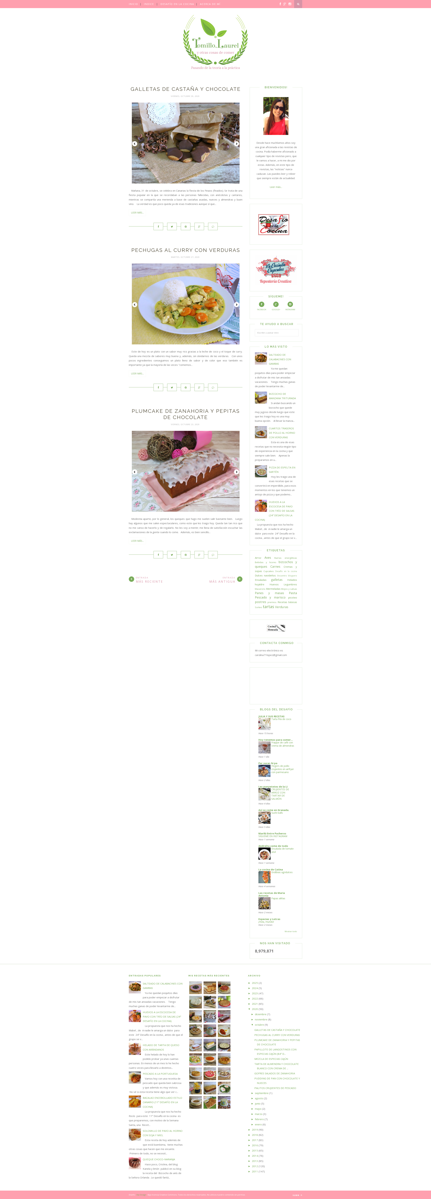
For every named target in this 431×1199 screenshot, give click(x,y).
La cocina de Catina (270, 869)
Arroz (258, 557)
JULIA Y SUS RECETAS (271, 716)
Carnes (275, 566)
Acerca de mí (210, 4)
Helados (292, 579)
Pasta (293, 593)
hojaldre (259, 584)
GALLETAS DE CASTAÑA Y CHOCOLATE (186, 89)
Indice (149, 4)
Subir (296, 1195)
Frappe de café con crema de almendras (282, 744)
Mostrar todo (291, 931)
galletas (277, 580)
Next (236, 143)
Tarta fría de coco (281, 719)
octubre (259, 1024)
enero (258, 1124)
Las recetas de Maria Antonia (271, 894)
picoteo (292, 597)
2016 (255, 1145)
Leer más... (137, 212)
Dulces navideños (265, 575)
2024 (255, 988)
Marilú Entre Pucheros (272, 833)
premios (272, 602)
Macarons (260, 588)
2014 (255, 1155)
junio (257, 1103)
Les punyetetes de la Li (273, 786)
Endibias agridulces (282, 872)
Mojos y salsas (289, 588)
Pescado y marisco (270, 597)
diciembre (260, 1014)
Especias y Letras (269, 919)
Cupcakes (268, 571)
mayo (258, 1108)
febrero (259, 1119)
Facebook (261, 309)
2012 (255, 1166)
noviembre (261, 1019)
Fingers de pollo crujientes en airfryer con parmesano (282, 769)
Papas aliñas (278, 898)
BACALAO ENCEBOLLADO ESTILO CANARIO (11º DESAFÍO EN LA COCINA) (162, 1102)
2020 (255, 1009)
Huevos (274, 584)
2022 (255, 998)
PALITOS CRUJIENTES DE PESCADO (275, 1088)
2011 (255, 1171)
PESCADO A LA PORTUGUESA (160, 1073)
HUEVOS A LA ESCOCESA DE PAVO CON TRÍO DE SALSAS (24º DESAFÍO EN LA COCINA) (274, 510)
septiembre (262, 1093)
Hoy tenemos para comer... (275, 739)
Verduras (281, 607)
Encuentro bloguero (287, 575)
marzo (258, 1114)
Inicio (133, 4)
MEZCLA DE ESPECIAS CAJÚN (271, 1058)
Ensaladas (261, 579)
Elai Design (141, 1194)
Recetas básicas (287, 602)
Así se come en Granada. (273, 810)
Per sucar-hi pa (267, 763)
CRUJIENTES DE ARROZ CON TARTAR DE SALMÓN (280, 794)
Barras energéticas (285, 557)
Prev (134, 143)
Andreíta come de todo (273, 846)
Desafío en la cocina (177, 4)
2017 (255, 1140)
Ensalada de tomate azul (282, 850)
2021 (255, 1003)
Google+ (276, 309)
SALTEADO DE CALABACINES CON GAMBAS (280, 359)
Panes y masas (269, 593)
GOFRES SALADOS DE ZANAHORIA (274, 1073)
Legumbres (290, 584)
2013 (255, 1161)
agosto (259, 1098)
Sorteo (258, 607)
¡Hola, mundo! (266, 921)
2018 (255, 1134)
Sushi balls (277, 812)
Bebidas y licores (265, 562)
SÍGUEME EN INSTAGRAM (272, 836)
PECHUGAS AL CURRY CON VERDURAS (185, 250)
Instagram (290, 309)
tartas (268, 606)
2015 (255, 1150)
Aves (267, 558)
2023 (255, 993)
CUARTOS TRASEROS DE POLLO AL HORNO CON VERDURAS (282, 433)
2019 (255, 1129)
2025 (255, 983)
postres (260, 602)
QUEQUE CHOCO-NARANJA (159, 1159)
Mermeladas (273, 588)
